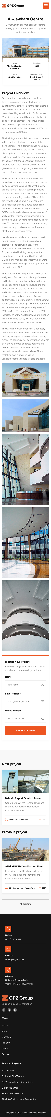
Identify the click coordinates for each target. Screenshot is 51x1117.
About (5, 1031)
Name (8, 676)
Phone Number (13, 710)
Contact (6, 1054)
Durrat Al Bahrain (10, 1087)
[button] (46, 6)
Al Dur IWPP (8, 1070)
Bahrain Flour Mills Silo (13, 1093)
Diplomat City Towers (13, 1076)
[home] (13, 6)
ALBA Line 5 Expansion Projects (17, 1082)
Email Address (13, 693)
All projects (25, 903)
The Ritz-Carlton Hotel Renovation (19, 1099)
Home (5, 1025)
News (5, 1048)
